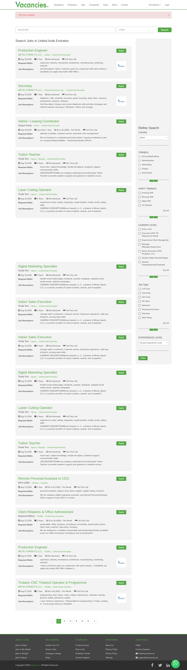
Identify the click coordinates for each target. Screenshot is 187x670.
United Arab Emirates (61, 55)
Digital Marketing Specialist (37, 266)
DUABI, (40, 516)
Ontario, (36, 483)
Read (105, 5)
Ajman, (34, 194)
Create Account (82, 645)
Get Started (154, 5)
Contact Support (83, 657)
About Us (109, 645)
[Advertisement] (73, 240)
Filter (143, 358)
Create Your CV (52, 645)
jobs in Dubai (21, 645)
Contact (124, 5)
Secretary (25, 86)
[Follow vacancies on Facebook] (152, 665)
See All (166, 210)
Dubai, (48, 55)
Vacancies (35, 665)
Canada (44, 483)
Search (164, 30)
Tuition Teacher (29, 154)
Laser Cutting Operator (34, 190)
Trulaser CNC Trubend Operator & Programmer (52, 582)
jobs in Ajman (21, 657)
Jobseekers (59, 5)
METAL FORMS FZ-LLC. (30, 55)
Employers (72, 5)
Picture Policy (111, 653)
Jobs (83, 5)
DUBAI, (48, 551)
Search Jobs (50, 649)
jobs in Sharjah (21, 653)
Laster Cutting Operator (35, 408)
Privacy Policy (111, 649)
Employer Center (83, 653)
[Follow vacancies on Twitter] (160, 665)
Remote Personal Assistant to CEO (43, 478)
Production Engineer (33, 50)
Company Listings (53, 653)
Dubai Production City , (55, 90)
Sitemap (109, 657)
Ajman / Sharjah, (38, 159)
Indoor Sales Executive (34, 302)
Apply (121, 50)
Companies (94, 5)
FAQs (138, 645)
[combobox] (153, 137)
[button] (153, 181)
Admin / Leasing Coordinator (38, 121)
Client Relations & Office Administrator (46, 512)
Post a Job (80, 649)
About (114, 5)
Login (167, 5)
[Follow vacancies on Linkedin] (168, 665)
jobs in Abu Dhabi (23, 649)
